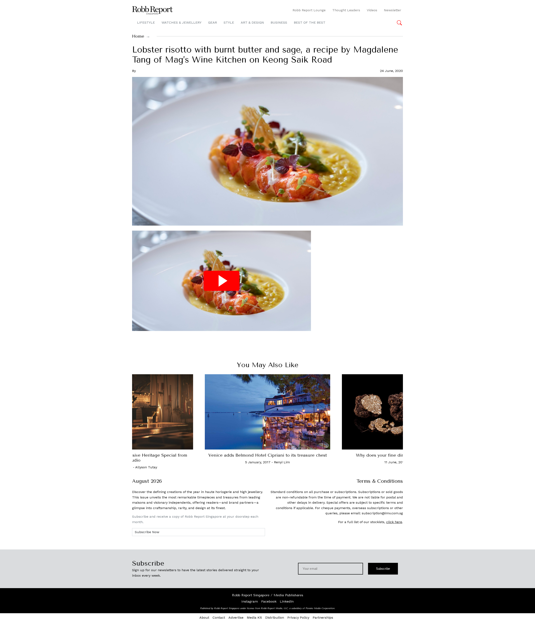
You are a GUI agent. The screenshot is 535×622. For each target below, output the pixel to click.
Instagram (249, 601)
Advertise (235, 617)
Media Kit (254, 617)
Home (138, 36)
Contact (219, 617)
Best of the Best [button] (309, 22)
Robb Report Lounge (309, 10)
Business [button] (279, 22)
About (204, 617)
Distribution (274, 617)
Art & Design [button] (252, 22)
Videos (372, 10)
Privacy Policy (298, 617)
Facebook (268, 601)
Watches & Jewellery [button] (181, 22)
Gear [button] (212, 22)
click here (394, 522)
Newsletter (392, 10)
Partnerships (323, 617)
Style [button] (229, 22)
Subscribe (383, 568)
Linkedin (287, 601)
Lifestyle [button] (146, 22)
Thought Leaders (346, 10)
